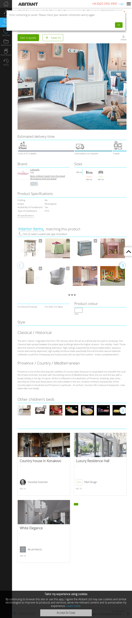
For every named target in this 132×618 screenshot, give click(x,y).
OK (118, 25)
